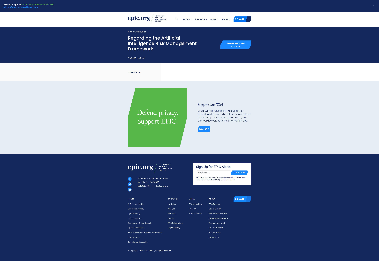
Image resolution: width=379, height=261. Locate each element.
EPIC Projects (214, 204)
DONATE (239, 19)
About (225, 19)
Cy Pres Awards (216, 228)
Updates (172, 204)
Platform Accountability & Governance (145, 232)
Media (213, 19)
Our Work (200, 19)
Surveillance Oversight (137, 242)
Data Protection (135, 218)
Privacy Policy (215, 232)
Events (171, 218)
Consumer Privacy (136, 209)
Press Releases (195, 213)
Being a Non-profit (217, 223)
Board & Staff (215, 209)
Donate (204, 129)
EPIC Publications (175, 223)
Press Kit (192, 209)
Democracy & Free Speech (139, 223)
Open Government (136, 228)
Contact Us (214, 237)
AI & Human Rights (136, 204)
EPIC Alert (172, 213)
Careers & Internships (218, 218)
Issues (186, 19)
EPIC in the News (196, 204)
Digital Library (174, 228)
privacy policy (229, 179)
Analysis (171, 209)
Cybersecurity (134, 213)
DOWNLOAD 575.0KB (239, 45)
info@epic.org (161, 186)
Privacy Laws (133, 237)
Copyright (134, 251)
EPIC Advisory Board (218, 213)
